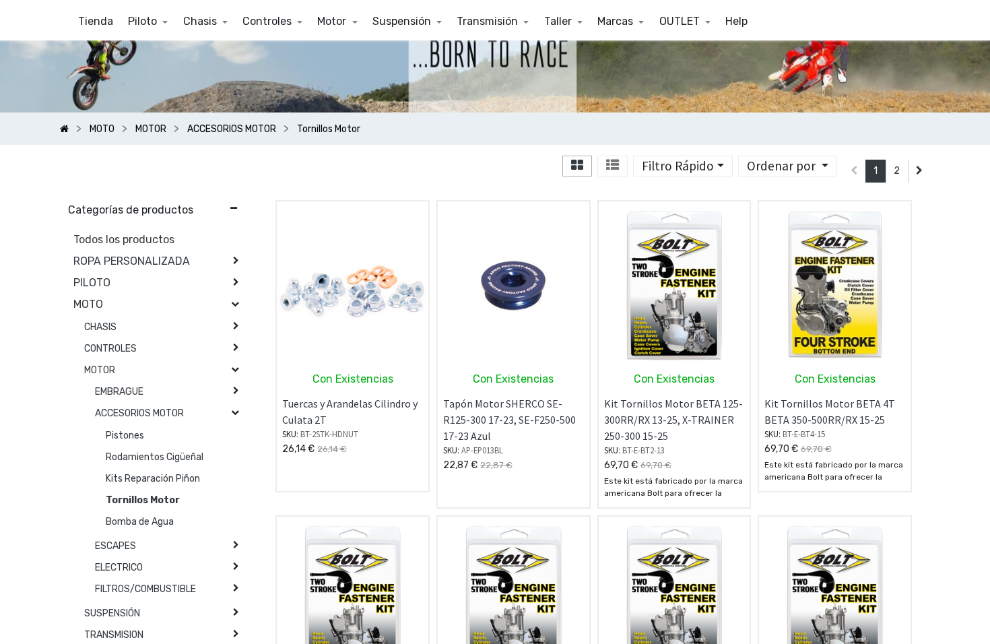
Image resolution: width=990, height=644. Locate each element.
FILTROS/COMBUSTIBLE (145, 589)
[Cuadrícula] (577, 166)
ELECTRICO (119, 567)
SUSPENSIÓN (112, 613)
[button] (787, 166)
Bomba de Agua (140, 521)
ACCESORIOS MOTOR (139, 413)
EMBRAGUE (119, 391)
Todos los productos (123, 239)
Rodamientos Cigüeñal (154, 457)
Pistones (125, 435)
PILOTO (91, 282)
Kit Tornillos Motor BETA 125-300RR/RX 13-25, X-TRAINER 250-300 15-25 (673, 420)
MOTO (88, 304)
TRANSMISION (113, 635)
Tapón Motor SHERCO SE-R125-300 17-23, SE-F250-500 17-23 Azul (509, 420)
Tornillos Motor (143, 500)
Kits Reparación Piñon (153, 478)
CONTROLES (110, 348)
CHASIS (100, 327)
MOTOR (99, 370)
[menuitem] (96, 21)
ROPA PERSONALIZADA (131, 261)
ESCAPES (115, 546)
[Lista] (612, 166)
